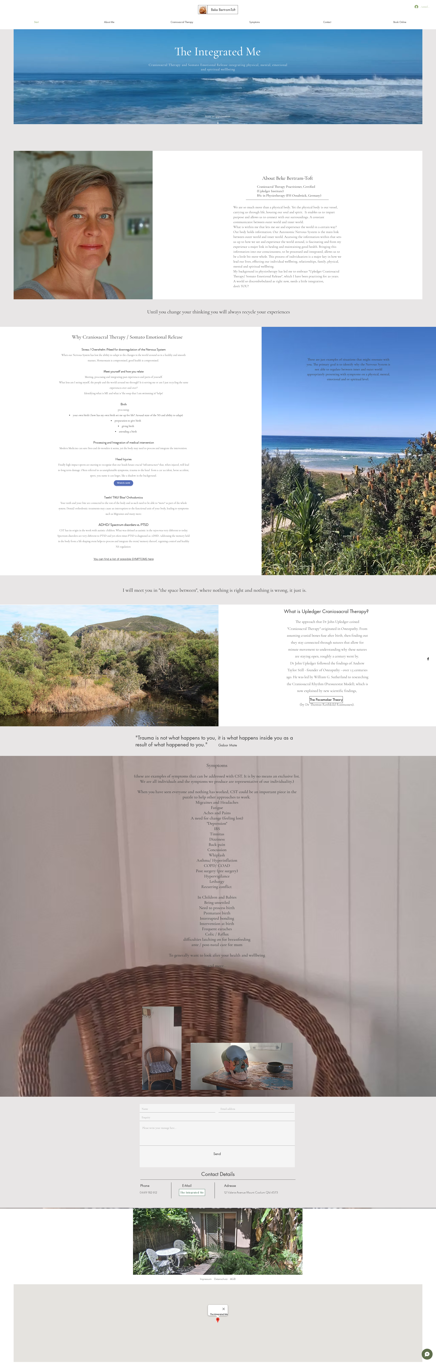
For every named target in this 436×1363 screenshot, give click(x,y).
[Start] (203, 10)
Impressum (206, 1279)
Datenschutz (221, 1279)
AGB (233, 1279)
